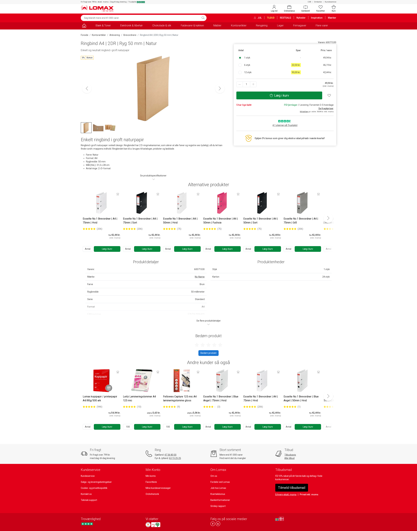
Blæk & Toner (103, 25)
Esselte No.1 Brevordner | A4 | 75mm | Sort (140, 220)
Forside (84, 35)
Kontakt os (86, 494)
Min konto (151, 476)
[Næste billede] (220, 88)
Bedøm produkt (208, 353)
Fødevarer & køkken (192, 25)
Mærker (332, 17)
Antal (87, 249)
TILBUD (270, 17)
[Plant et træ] (155, 524)
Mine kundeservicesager (158, 488)
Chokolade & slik (161, 25)
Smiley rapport (218, 506)
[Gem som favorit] (117, 194)
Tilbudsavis (290, 454)
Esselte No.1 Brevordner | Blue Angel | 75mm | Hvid (220, 398)
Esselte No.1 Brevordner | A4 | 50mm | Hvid (180, 220)
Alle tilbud (289, 458)
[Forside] (84, 26)
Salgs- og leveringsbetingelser (96, 482)
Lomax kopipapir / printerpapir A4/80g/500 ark (100, 398)
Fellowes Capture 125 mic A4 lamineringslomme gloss (180, 398)
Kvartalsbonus (217, 494)
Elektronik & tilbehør (131, 25)
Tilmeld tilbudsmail (291, 488)
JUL (259, 17)
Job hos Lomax (218, 488)
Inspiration (317, 17)
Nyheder (301, 17)
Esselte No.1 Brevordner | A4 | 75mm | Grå (301, 220)
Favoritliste (151, 482)
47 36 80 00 (170, 454)
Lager (280, 25)
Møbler (217, 25)
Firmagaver (299, 25)
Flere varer (322, 25)
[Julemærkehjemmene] (148, 524)
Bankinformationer (220, 500)
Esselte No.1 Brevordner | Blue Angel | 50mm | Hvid (301, 398)
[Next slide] (328, 218)
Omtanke (318, 2)
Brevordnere (129, 35)
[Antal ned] (239, 84)
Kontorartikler (238, 25)
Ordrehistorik (152, 494)
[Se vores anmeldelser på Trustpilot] (87, 523)
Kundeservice (330, 2)
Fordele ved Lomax (220, 482)
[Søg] (203, 18)
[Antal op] (253, 84)
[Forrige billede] (87, 88)
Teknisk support (89, 500)
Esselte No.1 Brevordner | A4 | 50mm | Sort (260, 220)
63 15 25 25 (175, 458)
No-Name (200, 276)
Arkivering (114, 35)
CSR (309, 2)
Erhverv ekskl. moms (285, 494)
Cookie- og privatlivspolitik (94, 488)
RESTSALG (285, 17)
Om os (213, 476)
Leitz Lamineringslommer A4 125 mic (139, 398)
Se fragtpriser (325, 108)
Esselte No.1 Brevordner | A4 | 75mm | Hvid (100, 220)
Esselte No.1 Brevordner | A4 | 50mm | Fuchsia (220, 220)
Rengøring (261, 25)
